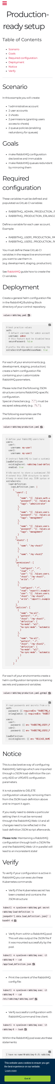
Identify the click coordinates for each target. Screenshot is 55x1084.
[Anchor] (48, 25)
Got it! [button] (27, 1078)
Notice (13, 66)
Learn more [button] (10, 1070)
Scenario (14, 49)
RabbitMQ (13, 271)
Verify (12, 70)
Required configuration (23, 57)
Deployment (16, 62)
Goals (12, 53)
